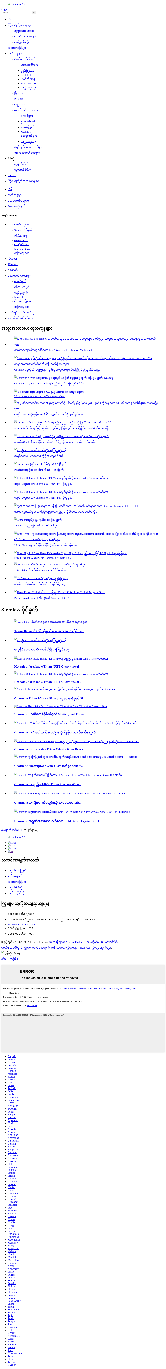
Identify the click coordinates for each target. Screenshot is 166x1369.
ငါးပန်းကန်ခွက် (29, 135)
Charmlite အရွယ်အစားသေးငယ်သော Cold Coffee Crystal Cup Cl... (59, 821)
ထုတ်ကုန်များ (15, 53)
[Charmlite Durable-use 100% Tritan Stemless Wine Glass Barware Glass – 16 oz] (68, 775)
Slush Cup (85, 947)
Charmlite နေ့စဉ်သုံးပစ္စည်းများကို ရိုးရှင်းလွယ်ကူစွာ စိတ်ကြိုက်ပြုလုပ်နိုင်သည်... (57, 369)
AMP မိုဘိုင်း (112, 942)
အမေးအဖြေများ (17, 47)
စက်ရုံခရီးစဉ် (21, 42)
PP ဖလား (19, 99)
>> (21, 830)
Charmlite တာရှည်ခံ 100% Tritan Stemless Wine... (47, 784)
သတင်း (12, 175)
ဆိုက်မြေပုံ (97, 942)
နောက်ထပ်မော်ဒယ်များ (27, 152)
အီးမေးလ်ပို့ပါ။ (9, 959)
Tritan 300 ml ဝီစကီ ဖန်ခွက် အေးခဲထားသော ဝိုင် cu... (49, 631)
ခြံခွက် (27, 947)
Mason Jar (26, 131)
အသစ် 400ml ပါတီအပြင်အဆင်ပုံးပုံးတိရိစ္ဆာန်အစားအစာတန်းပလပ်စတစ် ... (55, 442)
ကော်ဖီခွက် (27, 116)
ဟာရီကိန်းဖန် (28, 79)
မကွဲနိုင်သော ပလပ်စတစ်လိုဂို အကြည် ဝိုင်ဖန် (38, 456)
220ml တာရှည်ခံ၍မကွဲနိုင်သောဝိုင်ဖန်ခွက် (36, 525)
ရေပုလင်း (19, 104)
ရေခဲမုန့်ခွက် (27, 127)
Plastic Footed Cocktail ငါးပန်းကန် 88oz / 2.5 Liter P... (42, 598)
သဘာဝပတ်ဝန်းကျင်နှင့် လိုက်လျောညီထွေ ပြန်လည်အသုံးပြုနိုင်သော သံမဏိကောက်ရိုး (62, 428)
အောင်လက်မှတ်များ (25, 36)
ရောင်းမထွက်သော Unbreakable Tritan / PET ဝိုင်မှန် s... (43, 483)
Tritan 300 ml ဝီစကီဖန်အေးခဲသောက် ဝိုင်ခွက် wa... (41, 570)
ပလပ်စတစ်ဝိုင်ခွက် (24, 59)
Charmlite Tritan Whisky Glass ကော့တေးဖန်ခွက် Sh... (50, 698)
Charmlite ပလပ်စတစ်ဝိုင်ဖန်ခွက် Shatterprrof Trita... (49, 714)
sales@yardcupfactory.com (21, 924)
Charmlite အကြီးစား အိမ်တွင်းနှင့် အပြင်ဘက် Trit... (48, 802)
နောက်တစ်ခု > (12, 830)
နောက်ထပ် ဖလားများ (26, 110)
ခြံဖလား (19, 93)
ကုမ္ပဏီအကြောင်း (24, 30)
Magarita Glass (28, 83)
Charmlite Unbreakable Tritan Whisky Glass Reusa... (49, 749)
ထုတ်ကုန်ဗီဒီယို (22, 169)
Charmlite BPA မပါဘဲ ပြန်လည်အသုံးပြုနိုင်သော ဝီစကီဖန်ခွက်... (56, 732)
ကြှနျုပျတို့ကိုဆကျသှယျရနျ (24, 181)
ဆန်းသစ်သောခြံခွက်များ (64, 947)
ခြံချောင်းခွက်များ (101, 947)
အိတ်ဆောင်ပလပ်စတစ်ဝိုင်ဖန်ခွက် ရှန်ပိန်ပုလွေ (39, 584)
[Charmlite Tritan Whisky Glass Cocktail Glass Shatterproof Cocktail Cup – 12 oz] (65, 689)
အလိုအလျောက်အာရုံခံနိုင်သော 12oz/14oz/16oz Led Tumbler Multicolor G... (54, 350)
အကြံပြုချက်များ (58, 942)
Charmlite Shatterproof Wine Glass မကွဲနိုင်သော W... (49, 766)
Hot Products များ (80, 942)
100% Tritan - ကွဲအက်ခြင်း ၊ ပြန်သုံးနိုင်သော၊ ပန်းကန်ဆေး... (46, 545)
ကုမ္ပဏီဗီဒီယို (21, 164)
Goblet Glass (27, 75)
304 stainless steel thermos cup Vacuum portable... (39, 396)
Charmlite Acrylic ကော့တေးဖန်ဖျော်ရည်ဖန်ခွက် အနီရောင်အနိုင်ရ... (50, 383)
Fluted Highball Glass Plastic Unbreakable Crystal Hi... (42, 557)
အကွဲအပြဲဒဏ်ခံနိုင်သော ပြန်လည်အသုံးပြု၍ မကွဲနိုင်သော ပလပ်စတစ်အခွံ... (55, 511)
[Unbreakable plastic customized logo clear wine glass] (40, 640)
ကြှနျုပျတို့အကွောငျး (19, 25)
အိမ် (10, 19)
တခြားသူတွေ (28, 87)
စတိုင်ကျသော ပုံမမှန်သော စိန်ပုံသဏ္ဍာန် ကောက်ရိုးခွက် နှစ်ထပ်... (49, 414)
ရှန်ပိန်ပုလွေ (27, 70)
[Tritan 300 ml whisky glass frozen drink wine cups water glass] (50, 622)
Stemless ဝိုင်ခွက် (29, 64)
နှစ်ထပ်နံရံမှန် (28, 121)
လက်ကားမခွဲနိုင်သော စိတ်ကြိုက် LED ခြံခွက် (39, 470)
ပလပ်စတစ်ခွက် (41, 947)
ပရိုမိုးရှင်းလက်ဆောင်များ (28, 147)
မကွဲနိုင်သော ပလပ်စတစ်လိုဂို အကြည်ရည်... (42, 649)
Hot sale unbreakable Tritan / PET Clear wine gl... (47, 666)
